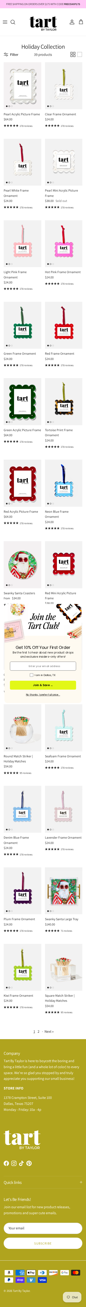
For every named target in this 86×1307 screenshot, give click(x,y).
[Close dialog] (77, 608)
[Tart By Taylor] (43, 22)
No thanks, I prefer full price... (43, 694)
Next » (49, 1031)
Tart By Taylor (21, 1291)
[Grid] (73, 54)
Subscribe (43, 1243)
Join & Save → (43, 685)
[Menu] (5, 22)
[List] (79, 54)
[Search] (15, 22)
